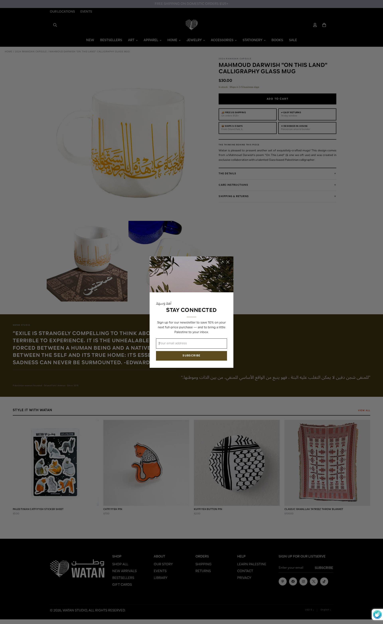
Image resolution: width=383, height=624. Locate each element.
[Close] (227, 262)
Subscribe (191, 355)
